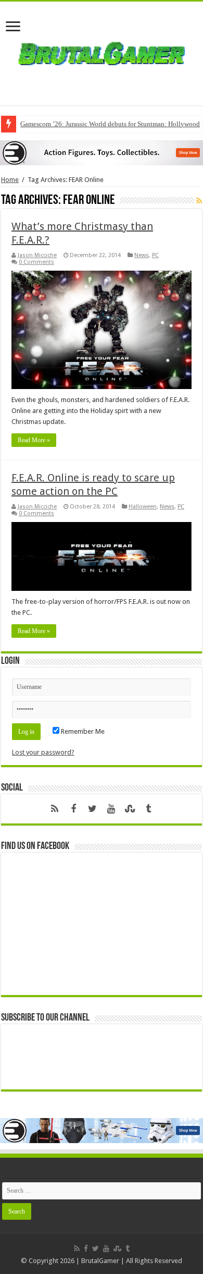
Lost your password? (43, 752)
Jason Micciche (37, 255)
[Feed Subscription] (199, 201)
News (141, 255)
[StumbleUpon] (129, 808)
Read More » (34, 440)
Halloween (143, 506)
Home (10, 180)
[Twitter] (92, 808)
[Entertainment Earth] (101, 152)
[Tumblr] (148, 808)
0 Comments (36, 262)
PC (155, 255)
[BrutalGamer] (101, 51)
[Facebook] (73, 808)
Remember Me (82, 731)
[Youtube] (111, 808)
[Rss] (54, 808)
